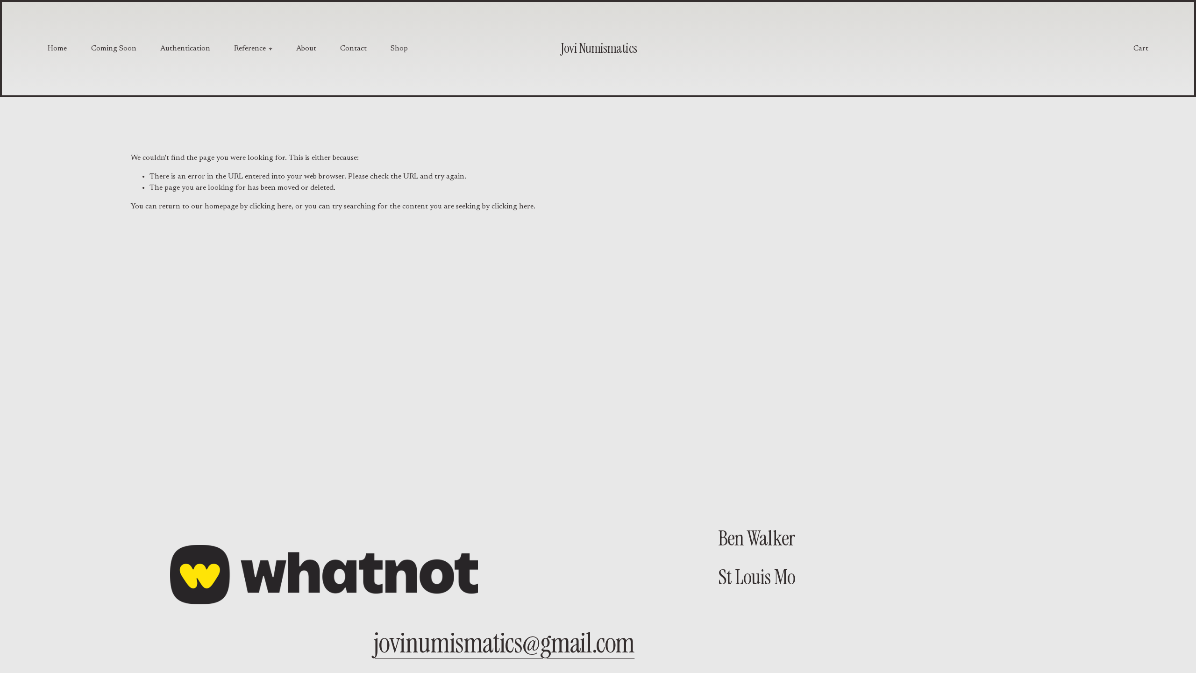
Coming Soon (113, 48)
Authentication (185, 48)
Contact (353, 48)
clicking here (270, 206)
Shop (399, 48)
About (306, 48)
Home (57, 48)
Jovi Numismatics (599, 48)
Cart (1140, 48)
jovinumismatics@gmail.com (503, 643)
